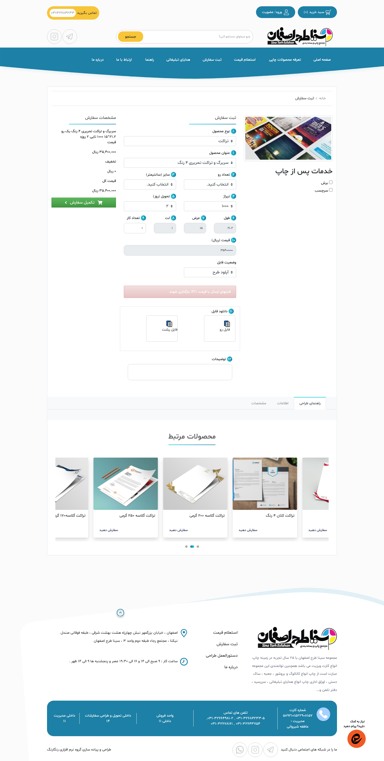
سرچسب (321, 190)
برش (324, 183)
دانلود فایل (220, 311)
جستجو (130, 36)
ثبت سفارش (212, 59)
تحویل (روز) (161, 196)
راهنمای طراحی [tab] (310, 403)
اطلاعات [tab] (282, 403)
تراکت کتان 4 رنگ (312, 515)
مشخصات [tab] (258, 403)
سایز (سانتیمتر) (158, 174)
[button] (197, 546)
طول (227, 218)
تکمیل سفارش (82, 202)
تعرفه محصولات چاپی (284, 59)
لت (167, 218)
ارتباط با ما (124, 59)
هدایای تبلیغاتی (178, 59)
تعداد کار (133, 218)
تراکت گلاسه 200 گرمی (239, 515)
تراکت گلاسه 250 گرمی (169, 515)
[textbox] (197, 36)
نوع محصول (221, 131)
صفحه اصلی (322, 59)
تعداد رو (224, 174)
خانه (322, 98)
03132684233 (62, 12)
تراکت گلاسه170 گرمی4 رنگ (95, 515)
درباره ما (98, 59)
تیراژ (226, 196)
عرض (196, 218)
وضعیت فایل (226, 262)
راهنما (149, 59)
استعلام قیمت (244, 59)
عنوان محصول (219, 153)
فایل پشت (169, 329)
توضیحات (219, 359)
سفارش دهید (279, 530)
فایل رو (225, 329)
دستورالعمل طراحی (222, 656)
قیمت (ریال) (221, 240)
